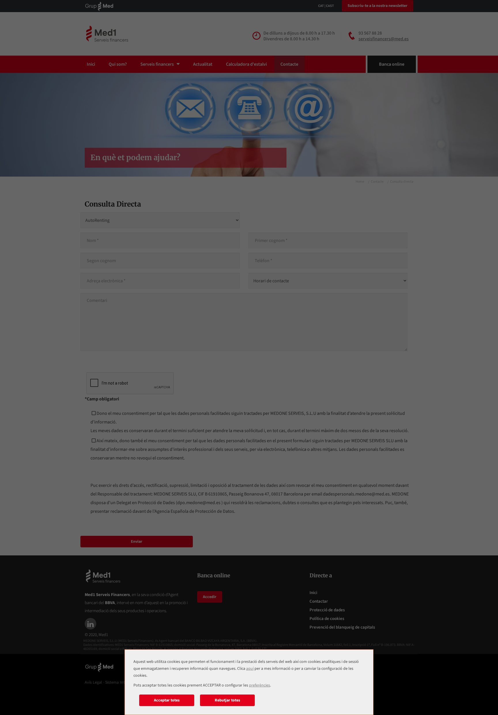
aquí (250, 669)
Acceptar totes (167, 700)
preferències (259, 685)
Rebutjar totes (227, 700)
